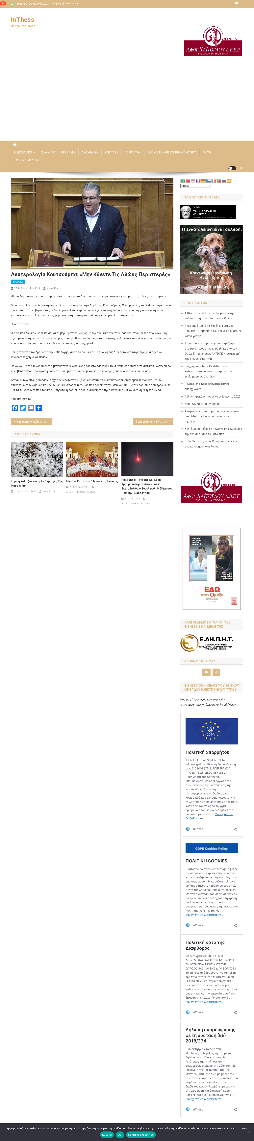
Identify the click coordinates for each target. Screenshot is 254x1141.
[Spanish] (229, 180)
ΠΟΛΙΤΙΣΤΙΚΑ (133, 152)
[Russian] (224, 180)
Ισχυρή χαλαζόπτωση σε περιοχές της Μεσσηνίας (37, 483)
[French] (198, 180)
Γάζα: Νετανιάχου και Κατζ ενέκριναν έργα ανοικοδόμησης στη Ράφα (212, 444)
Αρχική (57, 3)
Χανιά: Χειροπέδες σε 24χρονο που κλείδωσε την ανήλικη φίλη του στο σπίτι (213, 431)
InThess (22, 19)
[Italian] (213, 180)
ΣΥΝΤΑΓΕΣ (111, 152)
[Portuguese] (219, 180)
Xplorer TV (48, 152)
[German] (203, 180)
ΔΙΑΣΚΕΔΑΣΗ (90, 152)
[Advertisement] (127, 107)
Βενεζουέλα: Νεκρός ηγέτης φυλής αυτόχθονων (207, 386)
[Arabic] (183, 180)
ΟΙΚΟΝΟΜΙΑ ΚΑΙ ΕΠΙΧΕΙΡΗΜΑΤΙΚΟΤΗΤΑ (171, 152)
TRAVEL (208, 152)
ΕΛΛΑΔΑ (18, 281)
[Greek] (208, 180)
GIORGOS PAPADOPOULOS (135, 503)
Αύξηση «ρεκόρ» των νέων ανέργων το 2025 (212, 396)
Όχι (120, 1134)
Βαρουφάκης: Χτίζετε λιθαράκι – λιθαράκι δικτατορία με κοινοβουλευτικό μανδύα (154, 421)
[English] (193, 180)
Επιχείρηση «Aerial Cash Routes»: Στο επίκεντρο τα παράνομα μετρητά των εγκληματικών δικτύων (209, 371)
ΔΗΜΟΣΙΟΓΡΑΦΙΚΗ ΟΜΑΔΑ (80, 492)
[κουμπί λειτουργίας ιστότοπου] (232, 168)
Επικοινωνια (72, 3)
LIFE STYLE (68, 152)
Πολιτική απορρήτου (141, 1134)
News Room (54, 288)
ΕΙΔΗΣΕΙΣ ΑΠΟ (23, 152)
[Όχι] (249, 1132)
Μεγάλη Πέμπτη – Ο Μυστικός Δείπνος (92, 481)
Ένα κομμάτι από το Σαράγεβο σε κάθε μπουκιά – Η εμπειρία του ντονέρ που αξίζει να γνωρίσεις (213, 331)
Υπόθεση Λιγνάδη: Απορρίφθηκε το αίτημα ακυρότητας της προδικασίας (34, 421)
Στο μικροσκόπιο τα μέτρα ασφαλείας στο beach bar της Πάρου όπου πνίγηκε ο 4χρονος (212, 416)
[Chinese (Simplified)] (188, 180)
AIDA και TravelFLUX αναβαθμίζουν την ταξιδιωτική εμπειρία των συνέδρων (209, 316)
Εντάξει (107, 1134)
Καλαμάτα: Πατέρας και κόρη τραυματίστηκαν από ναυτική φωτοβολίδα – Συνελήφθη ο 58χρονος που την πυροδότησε (146, 486)
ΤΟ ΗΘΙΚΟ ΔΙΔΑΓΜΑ (26, 160)
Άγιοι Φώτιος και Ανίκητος (202, 403)
